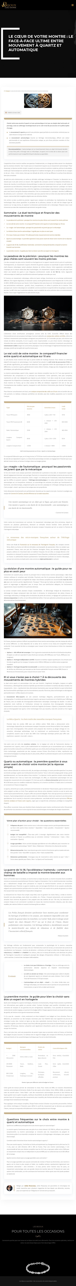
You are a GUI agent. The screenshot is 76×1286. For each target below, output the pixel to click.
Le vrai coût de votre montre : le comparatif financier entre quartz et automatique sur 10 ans (35, 224)
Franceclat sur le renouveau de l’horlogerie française (37, 544)
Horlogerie (8, 91)
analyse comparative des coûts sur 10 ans (44, 391)
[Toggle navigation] (73, 5)
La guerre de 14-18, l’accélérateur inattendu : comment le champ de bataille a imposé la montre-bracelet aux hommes (36, 246)
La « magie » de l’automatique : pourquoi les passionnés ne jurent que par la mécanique (33, 227)
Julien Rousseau (30, 1186)
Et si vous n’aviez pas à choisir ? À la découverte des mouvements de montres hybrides (33, 235)
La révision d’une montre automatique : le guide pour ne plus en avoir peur (29, 231)
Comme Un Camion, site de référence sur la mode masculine (30, 493)
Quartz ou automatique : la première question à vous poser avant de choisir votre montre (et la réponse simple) (39, 240)
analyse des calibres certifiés (56, 336)
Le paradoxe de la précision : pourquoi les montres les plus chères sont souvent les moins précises (37, 220)
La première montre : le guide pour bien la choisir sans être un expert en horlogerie (32, 251)
